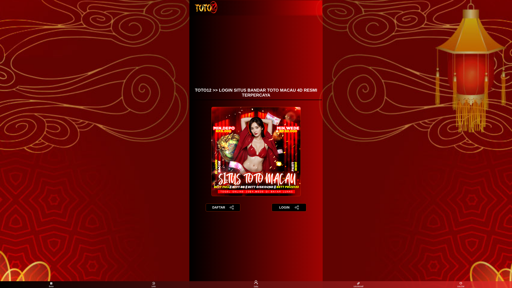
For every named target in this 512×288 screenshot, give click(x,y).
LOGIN (284, 207)
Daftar (256, 286)
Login (154, 286)
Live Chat (460, 286)
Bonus (51, 286)
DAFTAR (218, 207)
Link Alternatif (358, 286)
